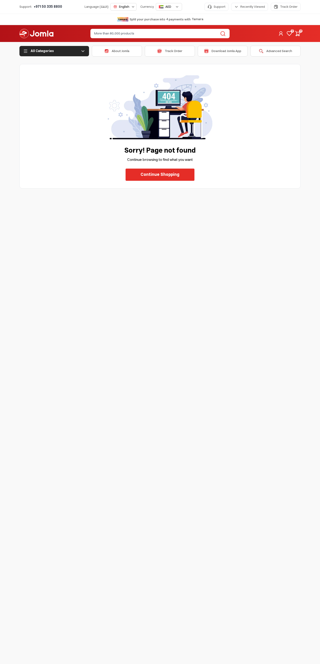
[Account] (281, 33)
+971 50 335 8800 (48, 6)
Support (219, 7)
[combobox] (123, 7)
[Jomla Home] (36, 33)
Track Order (289, 7)
